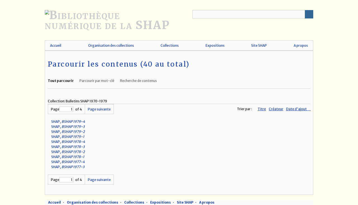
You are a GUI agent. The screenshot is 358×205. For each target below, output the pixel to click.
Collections (170, 45)
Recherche (309, 14)
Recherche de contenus (138, 81)
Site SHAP (259, 45)
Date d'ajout (296, 109)
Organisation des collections (111, 45)
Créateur (276, 109)
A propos (301, 45)
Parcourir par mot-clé (96, 81)
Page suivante (99, 109)
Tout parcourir (61, 81)
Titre (262, 109)
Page (55, 109)
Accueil (55, 45)
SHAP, (68, 121)
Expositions (215, 45)
